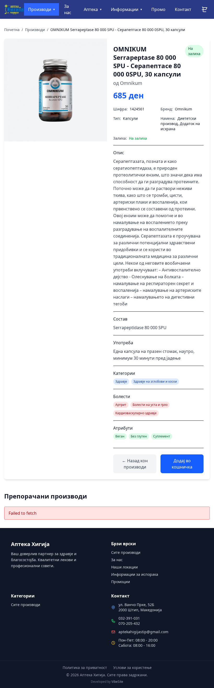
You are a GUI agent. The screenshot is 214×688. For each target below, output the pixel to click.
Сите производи (125, 552)
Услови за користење (132, 667)
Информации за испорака (134, 574)
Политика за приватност (85, 667)
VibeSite (117, 681)
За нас (117, 559)
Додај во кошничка (182, 464)
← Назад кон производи (135, 464)
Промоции (120, 581)
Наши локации (124, 567)
